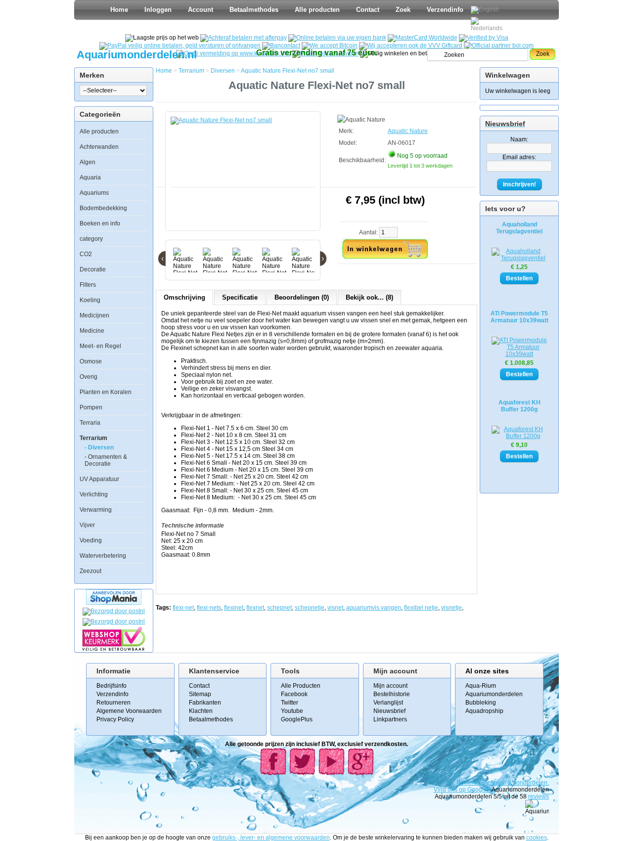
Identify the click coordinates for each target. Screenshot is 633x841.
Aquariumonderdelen (494, 694)
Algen (87, 162)
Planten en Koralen (106, 392)
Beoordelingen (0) (301, 297)
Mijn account (390, 685)
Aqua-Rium (480, 685)
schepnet (279, 607)
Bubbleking (480, 702)
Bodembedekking (103, 208)
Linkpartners (390, 719)
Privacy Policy (115, 719)
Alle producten (317, 9)
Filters (88, 284)
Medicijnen (94, 315)
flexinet (233, 607)
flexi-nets (209, 607)
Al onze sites (487, 671)
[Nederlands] (488, 24)
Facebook (294, 694)
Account (200, 9)
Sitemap (200, 694)
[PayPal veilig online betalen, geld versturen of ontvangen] (180, 45)
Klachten (201, 711)
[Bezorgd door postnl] (114, 611)
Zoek (403, 9)
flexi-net (183, 607)
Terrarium (93, 438)
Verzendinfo (445, 9)
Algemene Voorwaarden (129, 711)
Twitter (289, 702)
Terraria (90, 422)
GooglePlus (297, 719)
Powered (469, 782)
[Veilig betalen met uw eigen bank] (114, 621)
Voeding (91, 540)
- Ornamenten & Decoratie (106, 460)
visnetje (451, 607)
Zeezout (90, 571)
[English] (485, 10)
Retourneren (113, 702)
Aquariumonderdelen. (519, 782)
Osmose (91, 361)
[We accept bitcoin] (330, 45)
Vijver (87, 525)
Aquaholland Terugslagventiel (519, 228)
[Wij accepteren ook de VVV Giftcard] (410, 45)
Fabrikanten (205, 702)
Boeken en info (100, 223)
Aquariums (94, 192)
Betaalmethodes (253, 9)
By (486, 782)
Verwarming (96, 509)
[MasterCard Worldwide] (422, 37)
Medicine (92, 330)
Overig (88, 376)
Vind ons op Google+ (462, 789)
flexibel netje (421, 607)
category (91, 238)
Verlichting (94, 494)
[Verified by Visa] (483, 37)
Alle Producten (300, 685)
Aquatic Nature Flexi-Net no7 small (287, 70)
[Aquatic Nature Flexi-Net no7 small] (245, 176)
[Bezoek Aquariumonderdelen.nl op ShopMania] (113, 602)
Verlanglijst (388, 702)
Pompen (91, 407)
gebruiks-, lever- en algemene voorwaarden (271, 837)
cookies (536, 837)
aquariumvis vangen (373, 607)
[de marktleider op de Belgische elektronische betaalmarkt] (281, 45)
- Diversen (99, 447)
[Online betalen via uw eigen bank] (337, 37)
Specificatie (240, 297)
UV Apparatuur (99, 479)
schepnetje (309, 607)
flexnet (255, 607)
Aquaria (90, 177)
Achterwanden (99, 146)
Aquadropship (484, 711)
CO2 (86, 254)
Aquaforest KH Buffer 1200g (519, 406)
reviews (538, 796)
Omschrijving (184, 297)
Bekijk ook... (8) (369, 297)
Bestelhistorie (391, 694)
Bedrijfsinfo (111, 685)
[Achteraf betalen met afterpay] (243, 37)
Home (119, 9)
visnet (335, 607)
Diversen (223, 70)
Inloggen (158, 9)
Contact (367, 9)
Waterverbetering (103, 555)
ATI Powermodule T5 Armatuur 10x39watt (519, 317)
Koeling (90, 300)
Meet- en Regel (100, 346)
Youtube (292, 711)
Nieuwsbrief (389, 711)
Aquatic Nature (408, 131)
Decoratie (93, 269)
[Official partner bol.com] (499, 45)
